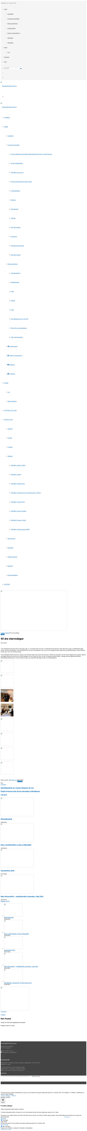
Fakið (5, 47)
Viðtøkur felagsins (12, 557)
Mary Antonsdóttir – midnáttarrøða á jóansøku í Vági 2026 (22, 896)
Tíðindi (7, 633)
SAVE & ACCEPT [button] (6, 1129)
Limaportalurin (11, 28)
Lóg (8, 52)
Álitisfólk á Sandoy (16, 474)
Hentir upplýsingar (12, 23)
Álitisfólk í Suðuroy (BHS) (18, 465)
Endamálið (10, 547)
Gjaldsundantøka (15, 191)
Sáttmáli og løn (10, 410)
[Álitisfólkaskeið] (17, 815)
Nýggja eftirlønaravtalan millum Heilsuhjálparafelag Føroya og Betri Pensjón (31, 154)
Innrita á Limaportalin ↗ (16, 355)
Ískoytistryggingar (16, 227)
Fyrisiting (10, 447)
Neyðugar (5, 1120)
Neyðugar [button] (3, 1118)
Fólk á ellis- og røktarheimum (19, 328)
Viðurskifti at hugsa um (17, 172)
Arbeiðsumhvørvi (15, 273)
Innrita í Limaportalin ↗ (13, 33)
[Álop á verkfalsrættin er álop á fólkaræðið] (17, 841)
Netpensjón (14, 236)
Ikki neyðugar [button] (4, 1124)
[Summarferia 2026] (17, 867)
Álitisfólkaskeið (6, 819)
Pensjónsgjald (14, 209)
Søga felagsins (11, 538)
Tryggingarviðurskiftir (13, 19)
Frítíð (12, 291)
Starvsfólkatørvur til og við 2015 (19, 319)
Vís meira (20, 781)
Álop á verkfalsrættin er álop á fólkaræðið (16, 845)
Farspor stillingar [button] (5, 1095)
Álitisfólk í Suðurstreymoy (18, 483)
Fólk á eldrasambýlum (17, 337)
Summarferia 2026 (7, 871)
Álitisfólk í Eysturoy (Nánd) (18, 520)
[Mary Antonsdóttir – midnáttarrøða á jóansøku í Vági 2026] (17, 893)
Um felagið (8, 419)
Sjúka (12, 309)
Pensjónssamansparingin (17, 245)
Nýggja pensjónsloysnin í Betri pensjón (21, 181)
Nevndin (9, 438)
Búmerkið (10, 566)
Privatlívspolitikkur (12, 575)
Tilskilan (13, 218)
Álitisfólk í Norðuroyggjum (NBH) (20, 529)
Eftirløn (13, 300)
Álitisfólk (9, 456)
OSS (5, 62)
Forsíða (7, 117)
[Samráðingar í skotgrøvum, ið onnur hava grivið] (13, 981)
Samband (6, 57)
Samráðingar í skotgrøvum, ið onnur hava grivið (18, 983)
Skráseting (10, 38)
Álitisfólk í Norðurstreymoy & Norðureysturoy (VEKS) (26, 493)
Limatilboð (10, 14)
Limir (5, 9)
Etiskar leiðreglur (12, 401)
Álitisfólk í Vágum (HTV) (18, 502)
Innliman (13, 200)
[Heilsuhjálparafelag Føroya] (9, 86)
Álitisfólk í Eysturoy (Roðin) (18, 511)
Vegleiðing (10, 42)
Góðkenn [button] (13, 1095)
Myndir (7, 584)
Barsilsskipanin (15, 282)
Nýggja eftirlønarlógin (17, 163)
